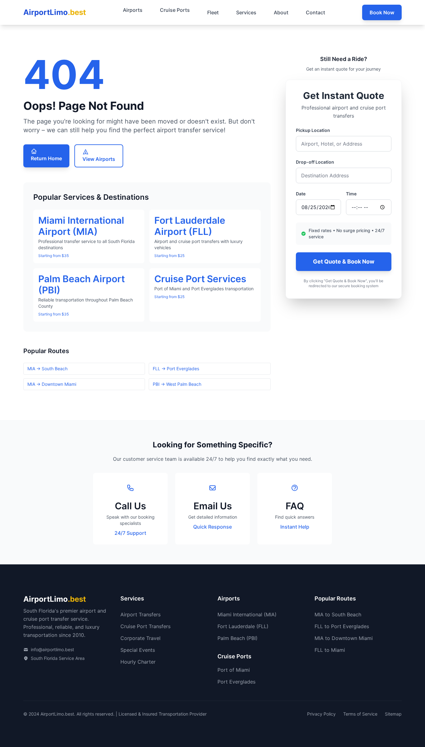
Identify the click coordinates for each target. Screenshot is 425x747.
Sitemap (393, 714)
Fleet (213, 12)
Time (351, 193)
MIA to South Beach (338, 614)
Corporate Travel (140, 638)
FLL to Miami (330, 650)
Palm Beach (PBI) (237, 638)
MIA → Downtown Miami (51, 384)
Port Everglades (236, 682)
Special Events (137, 650)
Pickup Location (313, 130)
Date (301, 193)
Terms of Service (360, 714)
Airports (132, 10)
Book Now (382, 12)
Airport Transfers (140, 614)
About (281, 12)
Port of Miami (233, 670)
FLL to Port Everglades (342, 626)
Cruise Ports (175, 10)
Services (246, 12)
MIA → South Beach (47, 368)
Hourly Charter (138, 662)
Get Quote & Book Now (343, 261)
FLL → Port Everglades (176, 368)
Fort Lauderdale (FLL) (243, 626)
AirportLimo (54, 12)
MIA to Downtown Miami (344, 638)
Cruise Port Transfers (145, 626)
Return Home (46, 158)
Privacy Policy (321, 714)
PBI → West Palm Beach (177, 384)
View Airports (98, 159)
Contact (315, 12)
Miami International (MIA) (247, 614)
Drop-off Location (315, 162)
